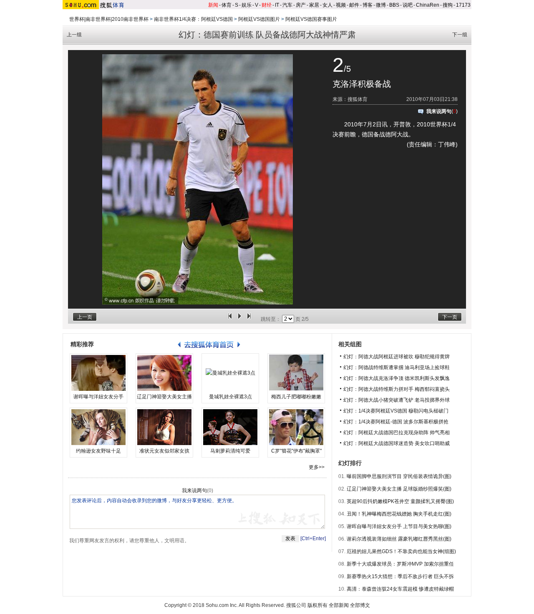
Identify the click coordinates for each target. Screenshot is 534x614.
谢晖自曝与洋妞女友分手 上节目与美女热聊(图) (399, 526)
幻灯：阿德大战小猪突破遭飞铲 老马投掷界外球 (396, 400)
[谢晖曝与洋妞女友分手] (98, 373)
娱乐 (247, 5)
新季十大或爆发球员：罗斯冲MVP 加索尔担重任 (400, 564)
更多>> (317, 467)
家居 (314, 5)
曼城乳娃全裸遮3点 (230, 397)
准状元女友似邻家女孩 (164, 451)
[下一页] (249, 319)
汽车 (287, 5)
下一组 (459, 35)
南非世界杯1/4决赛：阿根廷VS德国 (193, 19)
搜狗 (448, 5)
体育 (227, 5)
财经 (267, 5)
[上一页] (230, 319)
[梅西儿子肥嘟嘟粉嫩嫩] (296, 373)
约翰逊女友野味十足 (98, 451)
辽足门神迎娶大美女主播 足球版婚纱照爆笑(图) (399, 489)
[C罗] (296, 427)
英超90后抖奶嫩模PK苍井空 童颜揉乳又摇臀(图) (400, 501)
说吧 (408, 5)
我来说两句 (438, 111)
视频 (341, 5)
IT (277, 5)
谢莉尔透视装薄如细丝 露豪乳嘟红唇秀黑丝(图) (399, 539)
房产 (301, 5)
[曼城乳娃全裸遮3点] (230, 373)
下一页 (449, 317)
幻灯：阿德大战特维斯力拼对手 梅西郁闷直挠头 (396, 389)
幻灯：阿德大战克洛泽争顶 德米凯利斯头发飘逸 (396, 378)
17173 (463, 5)
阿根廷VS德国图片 (259, 19)
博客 (368, 5)
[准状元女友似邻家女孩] (164, 427)
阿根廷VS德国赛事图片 (311, 19)
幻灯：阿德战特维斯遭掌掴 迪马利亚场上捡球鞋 (396, 367)
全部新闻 (339, 605)
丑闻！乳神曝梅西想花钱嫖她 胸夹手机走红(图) (399, 514)
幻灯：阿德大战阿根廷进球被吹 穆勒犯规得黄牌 (396, 357)
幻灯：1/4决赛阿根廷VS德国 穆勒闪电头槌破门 (395, 411)
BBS (394, 5)
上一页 (84, 317)
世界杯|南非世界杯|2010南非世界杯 (109, 19)
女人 (327, 5)
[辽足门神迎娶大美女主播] (164, 373)
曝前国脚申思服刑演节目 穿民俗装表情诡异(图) (399, 476)
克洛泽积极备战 (361, 83)
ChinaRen (427, 5)
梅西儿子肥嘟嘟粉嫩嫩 (296, 397)
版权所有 (317, 605)
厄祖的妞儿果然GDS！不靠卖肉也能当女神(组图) (401, 551)
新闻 (213, 5)
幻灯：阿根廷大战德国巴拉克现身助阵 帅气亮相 (396, 432)
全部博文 (360, 605)
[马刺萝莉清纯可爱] (230, 427)
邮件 (354, 5)
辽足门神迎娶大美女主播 (164, 397)
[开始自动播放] (239, 319)
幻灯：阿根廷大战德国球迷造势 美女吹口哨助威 (396, 443)
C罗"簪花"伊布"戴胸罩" (296, 451)
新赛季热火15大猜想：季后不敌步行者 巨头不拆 (400, 576)
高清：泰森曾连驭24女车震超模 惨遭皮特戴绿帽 (400, 589)
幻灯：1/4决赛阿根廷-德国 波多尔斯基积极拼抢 (395, 422)
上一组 (74, 35)
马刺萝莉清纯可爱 (230, 451)
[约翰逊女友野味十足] (98, 427)
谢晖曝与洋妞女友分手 (98, 397)
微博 (381, 5)
